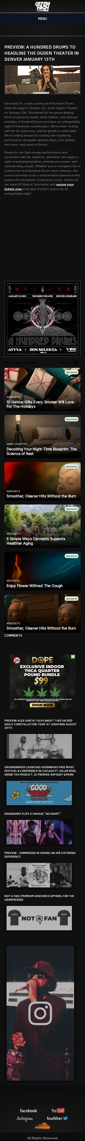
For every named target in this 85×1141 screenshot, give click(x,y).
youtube (58, 1111)
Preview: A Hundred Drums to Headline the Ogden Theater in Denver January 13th (41, 53)
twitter (57, 1118)
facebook (28, 1111)
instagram (25, 1118)
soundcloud (42, 1126)
